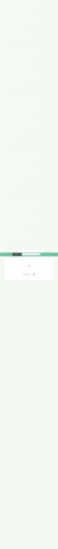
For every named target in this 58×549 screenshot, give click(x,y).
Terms (34, 275)
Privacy (33, 275)
